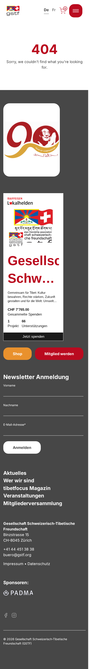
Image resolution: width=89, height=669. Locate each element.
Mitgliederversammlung (32, 503)
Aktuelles (14, 473)
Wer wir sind (18, 480)
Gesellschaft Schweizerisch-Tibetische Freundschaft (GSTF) (33, 270)
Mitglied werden (59, 354)
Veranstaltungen (23, 495)
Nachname (10, 405)
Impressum (13, 564)
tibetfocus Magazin (27, 488)
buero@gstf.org (17, 555)
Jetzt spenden (33, 337)
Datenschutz (39, 564)
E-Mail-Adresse (14, 424)
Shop (17, 354)
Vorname (9, 385)
